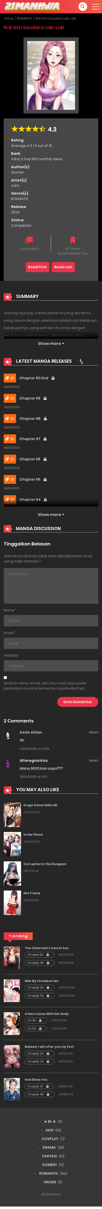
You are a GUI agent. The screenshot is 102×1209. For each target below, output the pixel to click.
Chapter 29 (35, 1061)
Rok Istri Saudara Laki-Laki (55, 18)
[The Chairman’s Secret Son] (12, 957)
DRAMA (53, 1147)
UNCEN (52, 1182)
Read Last (63, 267)
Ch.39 (32, 1028)
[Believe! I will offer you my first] (12, 1056)
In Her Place (33, 834)
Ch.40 (32, 1020)
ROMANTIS (24, 18)
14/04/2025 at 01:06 (34, 749)
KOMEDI (53, 1164)
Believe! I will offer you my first (49, 1047)
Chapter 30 (35, 1053)
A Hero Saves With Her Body (47, 1014)
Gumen (17, 172)
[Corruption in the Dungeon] (12, 873)
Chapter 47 (35, 1086)
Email (8, 632)
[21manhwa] (32, 6)
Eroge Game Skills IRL (41, 805)
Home (8, 18)
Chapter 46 (35, 1094)
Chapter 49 (35, 963)
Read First (37, 267)
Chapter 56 (30, 459)
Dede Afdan (31, 732)
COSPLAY (53, 1138)
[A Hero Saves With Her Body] (12, 1023)
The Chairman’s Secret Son (47, 948)
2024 (15, 212)
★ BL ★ (52, 1121)
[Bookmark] (73, 241)
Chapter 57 (30, 438)
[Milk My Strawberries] (12, 990)
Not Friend (32, 893)
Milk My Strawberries (41, 981)
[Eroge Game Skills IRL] (12, 814)
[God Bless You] (12, 1089)
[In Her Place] (12, 843)
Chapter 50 (35, 955)
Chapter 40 (35, 987)
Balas (93, 732)
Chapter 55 (30, 479)
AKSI (53, 1130)
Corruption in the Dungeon (45, 864)
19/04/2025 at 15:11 (33, 777)
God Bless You (36, 1079)
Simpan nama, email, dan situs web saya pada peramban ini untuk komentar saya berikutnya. (45, 686)
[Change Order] (81, 361)
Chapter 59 (30, 398)
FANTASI (52, 1156)
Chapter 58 (30, 418)
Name (9, 610)
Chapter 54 (30, 499)
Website (11, 655)
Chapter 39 (35, 996)
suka (15, 185)
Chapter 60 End (34, 378)
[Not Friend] (12, 902)
